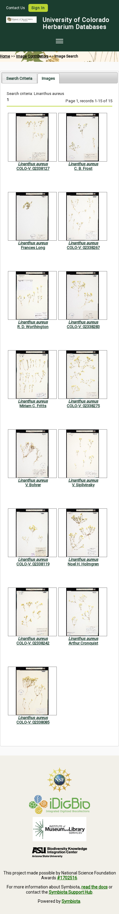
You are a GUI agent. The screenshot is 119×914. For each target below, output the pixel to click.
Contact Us (16, 8)
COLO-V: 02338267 (83, 247)
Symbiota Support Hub (70, 892)
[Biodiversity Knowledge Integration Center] (59, 852)
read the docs (94, 886)
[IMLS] (59, 829)
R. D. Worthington (33, 326)
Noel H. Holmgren (83, 564)
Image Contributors (32, 56)
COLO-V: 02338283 (83, 326)
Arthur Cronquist (83, 643)
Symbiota (71, 901)
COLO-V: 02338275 (83, 405)
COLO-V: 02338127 (32, 168)
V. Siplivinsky (83, 485)
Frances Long (33, 247)
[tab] (19, 78)
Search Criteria (19, 78)
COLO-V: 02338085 (32, 722)
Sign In (38, 8)
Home (5, 56)
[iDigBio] (59, 804)
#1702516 (67, 877)
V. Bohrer (33, 485)
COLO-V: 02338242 (32, 643)
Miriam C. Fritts (33, 405)
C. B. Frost (83, 168)
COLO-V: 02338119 (32, 564)
